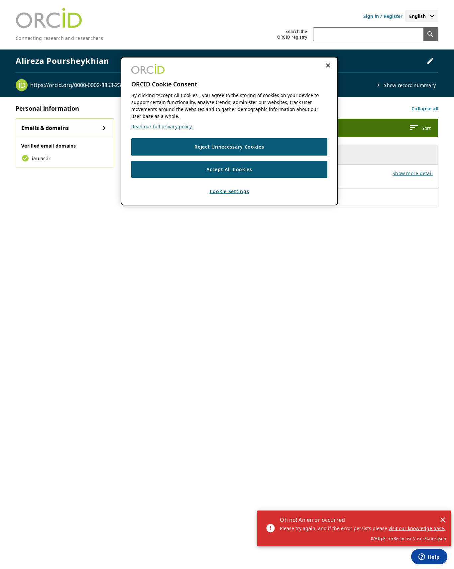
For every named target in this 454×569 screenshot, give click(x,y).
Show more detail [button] (413, 173)
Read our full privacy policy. (162, 126)
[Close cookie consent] (328, 65)
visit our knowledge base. (417, 528)
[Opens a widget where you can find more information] (429, 557)
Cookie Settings (229, 191)
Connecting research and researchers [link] (59, 38)
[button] (424, 108)
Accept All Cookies (229, 169)
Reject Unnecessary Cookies (229, 147)
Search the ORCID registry (292, 34)
